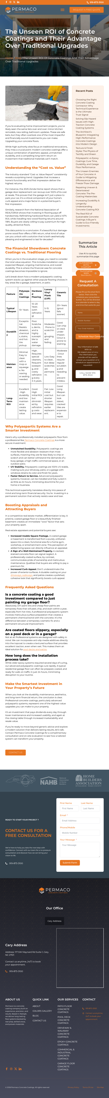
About (36, 1006)
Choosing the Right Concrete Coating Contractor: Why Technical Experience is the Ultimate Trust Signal (87, 107)
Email (63, 815)
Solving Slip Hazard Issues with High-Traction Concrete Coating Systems (86, 123)
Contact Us (15, 752)
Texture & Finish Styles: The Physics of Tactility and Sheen (87, 151)
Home (9, 58)
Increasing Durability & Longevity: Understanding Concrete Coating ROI (88, 205)
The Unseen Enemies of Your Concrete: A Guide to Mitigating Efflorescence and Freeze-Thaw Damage (87, 177)
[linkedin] (20, 1069)
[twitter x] (15, 1069)
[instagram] (11, 1069)
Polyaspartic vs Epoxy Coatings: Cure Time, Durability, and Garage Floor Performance (87, 162)
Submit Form (70, 862)
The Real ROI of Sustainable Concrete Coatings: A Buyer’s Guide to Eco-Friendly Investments (87, 219)
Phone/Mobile (67, 827)
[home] (20, 10)
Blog (18, 58)
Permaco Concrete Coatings (39, 440)
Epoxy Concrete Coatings (67, 1043)
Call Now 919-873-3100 (88, 374)
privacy (95, 352)
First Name (66, 803)
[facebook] (6, 1069)
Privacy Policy (73, 1087)
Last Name (87, 803)
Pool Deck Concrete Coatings (64, 1020)
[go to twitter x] (14, 2)
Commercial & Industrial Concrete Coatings (66, 1054)
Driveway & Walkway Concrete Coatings (64, 1032)
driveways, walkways (21, 575)
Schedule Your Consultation (89, 336)
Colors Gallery (42, 1011)
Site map (100, 1087)
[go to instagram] (10, 2)
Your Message (67, 839)
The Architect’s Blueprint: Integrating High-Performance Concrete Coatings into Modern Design (87, 138)
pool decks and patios (35, 649)
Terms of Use (88, 1087)
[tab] (54, 921)
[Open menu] (62, 9)
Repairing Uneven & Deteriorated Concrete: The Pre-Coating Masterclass (86, 192)
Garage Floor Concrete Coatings (66, 1066)
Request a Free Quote (86, 9)
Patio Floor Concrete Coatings (65, 1009)
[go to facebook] (6, 2)
